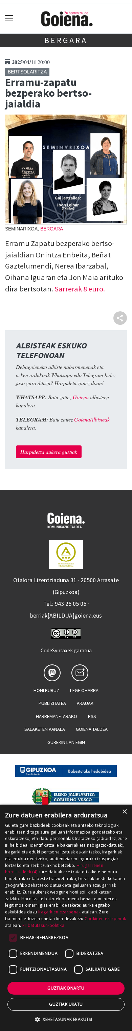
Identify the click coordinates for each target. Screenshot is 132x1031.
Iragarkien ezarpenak (59, 912)
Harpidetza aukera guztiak (48, 451)
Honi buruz (46, 690)
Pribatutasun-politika (43, 925)
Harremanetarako (56, 716)
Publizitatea (52, 703)
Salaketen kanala (44, 729)
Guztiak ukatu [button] (66, 1004)
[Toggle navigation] (9, 18)
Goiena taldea (92, 729)
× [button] (124, 811)
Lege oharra (84, 690)
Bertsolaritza (27, 71)
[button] (66, 1019)
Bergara (66, 40)
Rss (92, 716)
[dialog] (66, 918)
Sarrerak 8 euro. (79, 288)
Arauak (85, 703)
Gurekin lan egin (66, 742)
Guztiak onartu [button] (66, 988)
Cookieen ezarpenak (105, 918)
